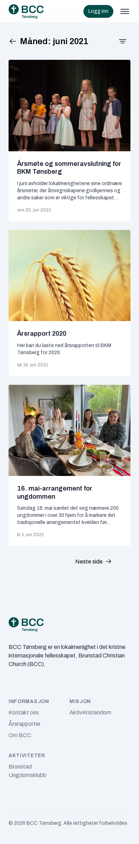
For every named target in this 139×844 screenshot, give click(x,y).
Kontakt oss (24, 712)
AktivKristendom (90, 712)
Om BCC (20, 735)
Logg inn (98, 11)
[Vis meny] (124, 11)
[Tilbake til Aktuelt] (14, 41)
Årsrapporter (25, 724)
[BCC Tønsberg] (26, 11)
